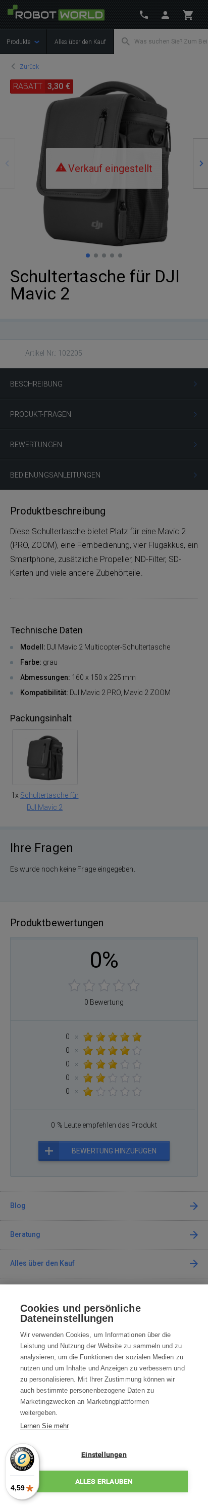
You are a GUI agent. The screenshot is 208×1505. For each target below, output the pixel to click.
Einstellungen (104, 1454)
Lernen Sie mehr (44, 1426)
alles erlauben (104, 1481)
